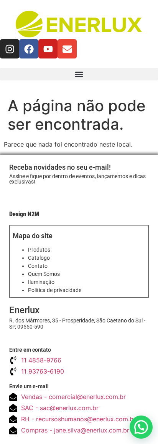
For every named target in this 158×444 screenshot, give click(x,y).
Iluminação (41, 282)
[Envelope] (67, 48)
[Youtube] (48, 48)
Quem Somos (44, 274)
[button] (79, 74)
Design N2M (24, 214)
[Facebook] (28, 48)
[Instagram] (9, 48)
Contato (38, 266)
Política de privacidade (54, 290)
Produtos (39, 250)
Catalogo (39, 258)
